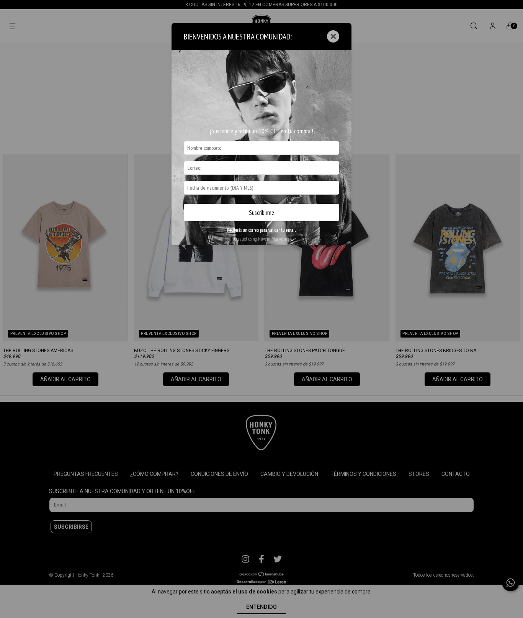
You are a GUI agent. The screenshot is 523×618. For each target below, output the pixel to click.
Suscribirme (261, 212)
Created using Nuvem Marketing (261, 239)
